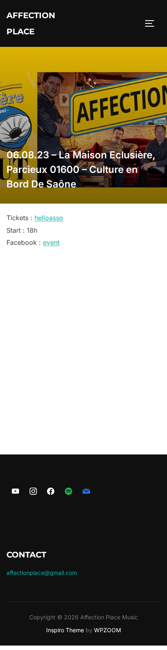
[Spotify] (68, 492)
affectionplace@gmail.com (41, 572)
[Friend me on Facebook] (51, 492)
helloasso (48, 218)
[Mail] (86, 492)
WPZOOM (107, 630)
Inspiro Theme (65, 630)
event (51, 242)
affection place (30, 23)
